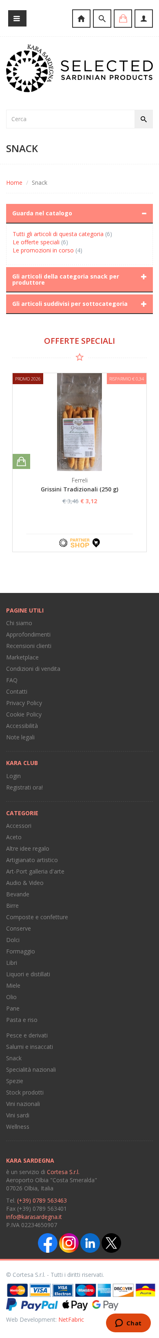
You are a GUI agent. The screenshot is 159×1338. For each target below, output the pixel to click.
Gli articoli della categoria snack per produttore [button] (65, 279)
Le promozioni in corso (43, 250)
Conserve (18, 928)
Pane (13, 1008)
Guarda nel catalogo (42, 213)
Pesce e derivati (27, 1035)
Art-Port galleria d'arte (35, 871)
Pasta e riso (22, 1020)
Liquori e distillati (28, 974)
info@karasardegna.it (34, 1217)
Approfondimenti (28, 634)
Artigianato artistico (32, 860)
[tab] (79, 213)
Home (14, 182)
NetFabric (71, 1319)
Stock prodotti (25, 1092)
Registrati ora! (24, 787)
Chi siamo (19, 623)
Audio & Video (25, 883)
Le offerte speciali (36, 242)
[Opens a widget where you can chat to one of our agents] (128, 1324)
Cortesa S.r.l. (63, 1172)
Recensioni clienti (28, 646)
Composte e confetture (37, 917)
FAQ (12, 680)
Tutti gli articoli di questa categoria (58, 234)
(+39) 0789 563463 (42, 1200)
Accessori (18, 825)
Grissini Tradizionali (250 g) (79, 489)
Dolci (13, 940)
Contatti (16, 691)
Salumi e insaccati (29, 1046)
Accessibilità (22, 726)
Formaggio (20, 951)
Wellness (17, 1126)
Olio (11, 997)
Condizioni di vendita (33, 668)
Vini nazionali (23, 1104)
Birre (12, 905)
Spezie (14, 1081)
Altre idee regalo (27, 848)
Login (13, 776)
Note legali (20, 737)
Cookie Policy (24, 714)
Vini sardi (17, 1115)
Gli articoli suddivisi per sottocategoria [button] (70, 303)
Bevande (17, 894)
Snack (14, 1058)
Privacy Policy (24, 703)
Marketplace (22, 657)
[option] (79, 462)
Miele (13, 985)
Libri (11, 962)
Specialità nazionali (31, 1069)
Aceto (14, 837)
